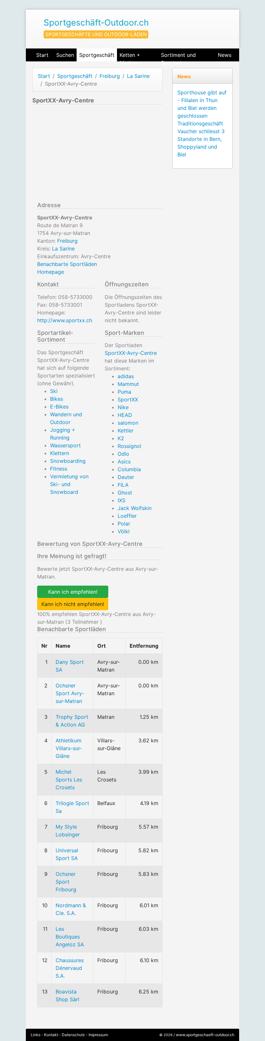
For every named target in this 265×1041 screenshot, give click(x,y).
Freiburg (110, 76)
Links (35, 1034)
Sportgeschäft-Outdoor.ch (96, 22)
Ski (54, 391)
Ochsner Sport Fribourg (66, 882)
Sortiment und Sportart (178, 56)
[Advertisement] (86, 154)
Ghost (125, 492)
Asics (124, 461)
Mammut (128, 384)
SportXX (128, 399)
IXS (121, 500)
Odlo (123, 454)
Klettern (59, 453)
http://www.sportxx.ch (64, 320)
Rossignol (129, 446)
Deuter (126, 477)
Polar (124, 523)
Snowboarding (68, 461)
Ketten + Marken (130, 56)
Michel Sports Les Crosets (69, 780)
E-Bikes (59, 406)
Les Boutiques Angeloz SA (70, 937)
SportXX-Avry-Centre (131, 353)
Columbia (129, 469)
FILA (123, 485)
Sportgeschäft (96, 55)
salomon (128, 423)
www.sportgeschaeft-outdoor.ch (205, 1034)
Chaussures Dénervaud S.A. (70, 968)
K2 (121, 438)
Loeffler (127, 516)
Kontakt (51, 1034)
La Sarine (138, 76)
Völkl (124, 531)
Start (42, 55)
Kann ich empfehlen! (72, 592)
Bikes (56, 399)
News (224, 55)
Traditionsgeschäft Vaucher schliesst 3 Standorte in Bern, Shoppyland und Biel (201, 139)
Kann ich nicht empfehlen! (72, 604)
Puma (124, 391)
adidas (126, 376)
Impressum (98, 1034)
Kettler (125, 430)
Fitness (58, 468)
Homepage (50, 272)
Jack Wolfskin (135, 508)
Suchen (65, 55)
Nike (123, 407)
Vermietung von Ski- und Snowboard (69, 484)
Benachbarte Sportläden (67, 264)
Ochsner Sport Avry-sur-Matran (70, 693)
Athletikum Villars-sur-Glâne (69, 748)
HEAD (125, 415)
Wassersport (65, 445)
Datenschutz (73, 1034)
